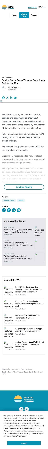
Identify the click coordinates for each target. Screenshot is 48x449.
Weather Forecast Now (10, 369)
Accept (24, 443)
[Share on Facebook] (3, 97)
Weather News (24, 15)
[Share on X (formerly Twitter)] (7, 97)
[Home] (24, 399)
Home (14, 15)
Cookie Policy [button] (12, 433)
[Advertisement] (24, 47)
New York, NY (32, 7)
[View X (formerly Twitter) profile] (26, 409)
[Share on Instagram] (11, 97)
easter (21, 200)
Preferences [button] (21, 436)
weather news (9, 200)
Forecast (34, 15)
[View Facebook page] (21, 409)
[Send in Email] (15, 97)
